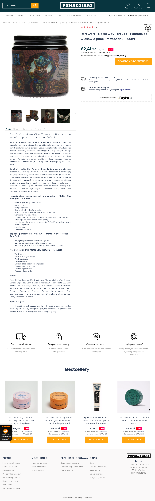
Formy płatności (67, 470)
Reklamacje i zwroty (10, 481)
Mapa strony (95, 470)
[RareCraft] (147, 24)
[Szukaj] (35, 5)
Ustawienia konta (38, 467)
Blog (92, 463)
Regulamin (7, 485)
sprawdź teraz (126, 90)
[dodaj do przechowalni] (147, 68)
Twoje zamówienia (39, 463)
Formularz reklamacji (11, 463)
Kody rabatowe (8, 470)
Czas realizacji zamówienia (72, 467)
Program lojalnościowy (11, 474)
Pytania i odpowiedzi (11, 477)
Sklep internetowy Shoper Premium (77, 497)
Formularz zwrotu (9, 467)
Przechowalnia (37, 470)
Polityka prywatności (98, 477)
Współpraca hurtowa (11, 488)
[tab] (8, 129)
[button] (75, 114)
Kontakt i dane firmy (98, 467)
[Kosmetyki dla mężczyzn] (77, 6)
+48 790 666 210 (118, 15)
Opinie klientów (96, 474)
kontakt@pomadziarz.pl (141, 15)
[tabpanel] (40, 225)
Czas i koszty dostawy (70, 463)
